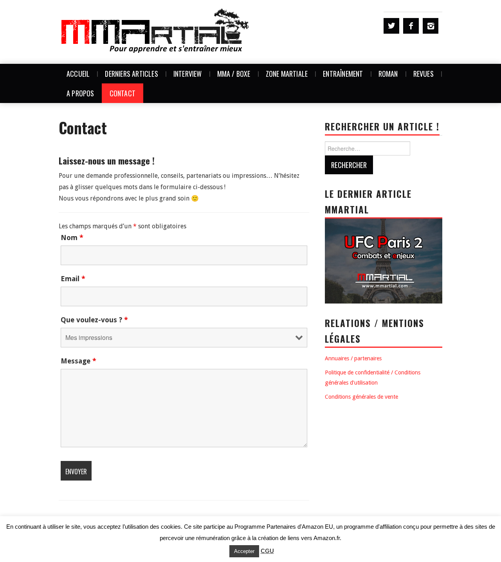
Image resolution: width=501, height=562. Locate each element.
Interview (187, 74)
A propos (80, 93)
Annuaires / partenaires (353, 358)
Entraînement (343, 74)
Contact (122, 93)
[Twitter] (391, 26)
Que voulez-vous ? (94, 320)
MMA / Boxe (233, 74)
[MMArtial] (156, 31)
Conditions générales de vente (361, 397)
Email (73, 279)
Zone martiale (287, 74)
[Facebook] (411, 26)
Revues (423, 74)
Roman (388, 74)
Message (78, 361)
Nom (72, 238)
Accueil (78, 74)
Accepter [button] (244, 551)
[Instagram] (430, 26)
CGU (267, 551)
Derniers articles (131, 74)
